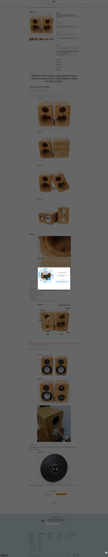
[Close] (68, 268)
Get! (62, 281)
